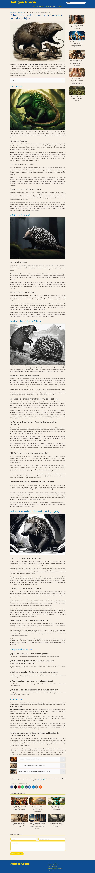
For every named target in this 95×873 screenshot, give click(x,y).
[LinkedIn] (29, 787)
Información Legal (52, 863)
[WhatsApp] (22, 787)
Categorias (40, 6)
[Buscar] (84, 3)
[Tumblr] (26, 787)
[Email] (36, 787)
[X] (15, 787)
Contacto (59, 6)
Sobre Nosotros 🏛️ (50, 6)
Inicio (34, 6)
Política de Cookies (52, 866)
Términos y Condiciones (53, 864)
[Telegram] (33, 787)
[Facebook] (12, 787)
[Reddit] (40, 787)
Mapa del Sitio (51, 870)
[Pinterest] (19, 787)
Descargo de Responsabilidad (55, 868)
